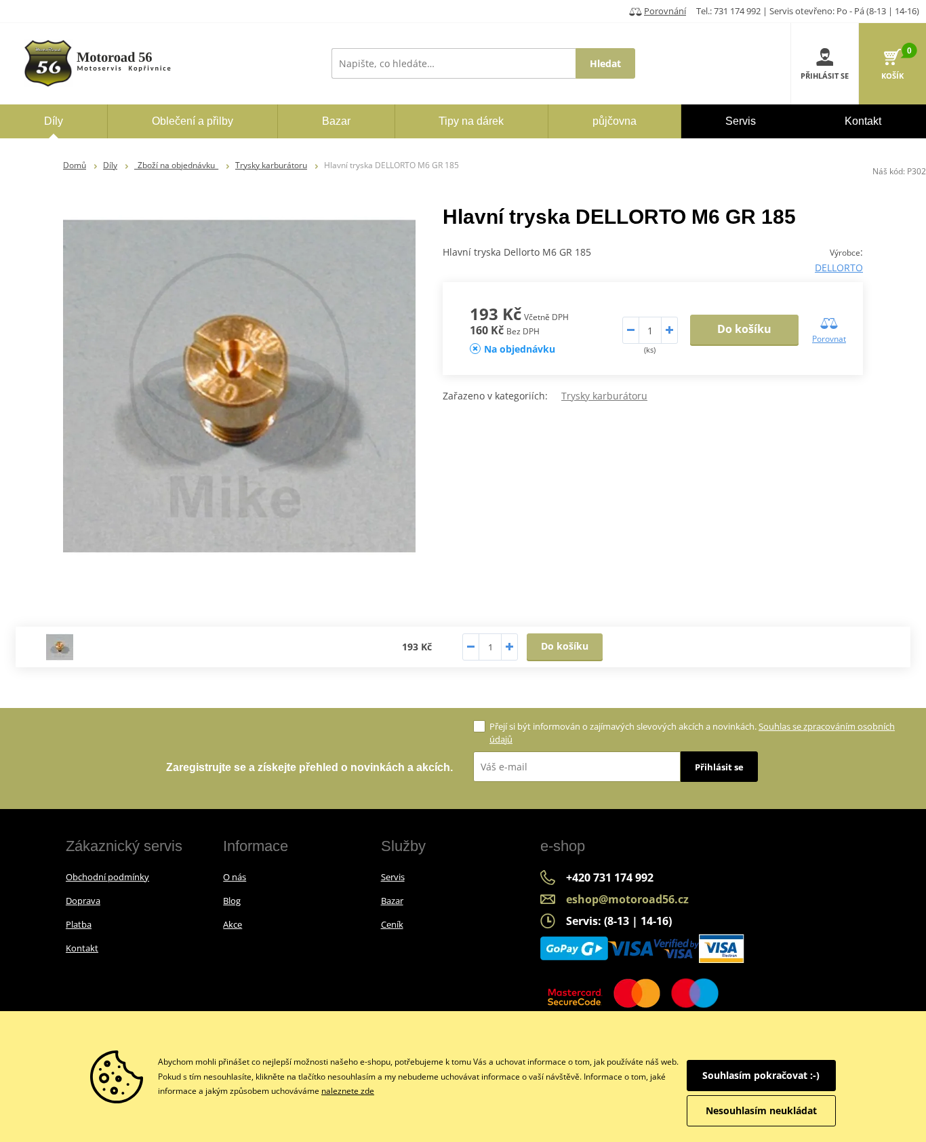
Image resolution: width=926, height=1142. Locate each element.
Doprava (83, 900)
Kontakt (82, 948)
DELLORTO (839, 267)
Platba (79, 924)
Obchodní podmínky (107, 877)
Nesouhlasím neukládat (761, 1110)
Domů (74, 165)
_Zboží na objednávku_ (176, 165)
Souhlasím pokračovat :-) (761, 1075)
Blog (232, 900)
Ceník (392, 924)
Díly (110, 165)
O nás (234, 877)
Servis (393, 877)
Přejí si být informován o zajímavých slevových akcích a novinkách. (692, 732)
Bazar (392, 900)
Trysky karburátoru (271, 165)
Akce (232, 924)
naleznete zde (347, 1091)
